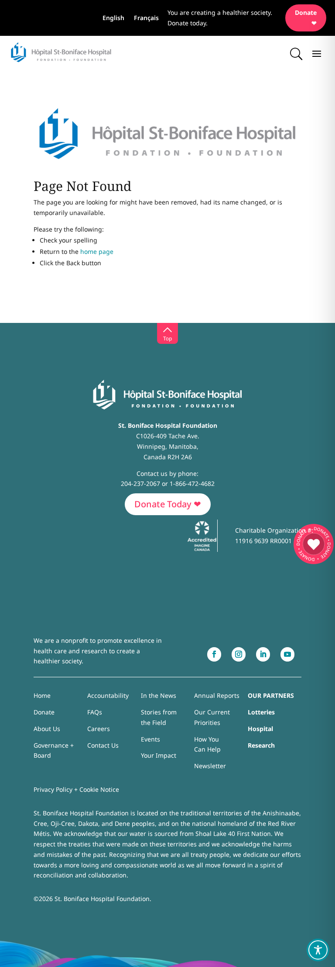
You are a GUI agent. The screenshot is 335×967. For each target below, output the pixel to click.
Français (146, 18)
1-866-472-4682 (192, 483)
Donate (44, 712)
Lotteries (261, 712)
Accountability (108, 695)
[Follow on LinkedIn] (263, 654)
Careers (98, 728)
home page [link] (96, 251)
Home (42, 695)
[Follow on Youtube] (287, 654)
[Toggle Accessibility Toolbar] (318, 949)
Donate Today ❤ (167, 504)
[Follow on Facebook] (214, 654)
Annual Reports (216, 695)
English (113, 18)
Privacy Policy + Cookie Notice (76, 789)
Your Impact (158, 755)
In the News (158, 695)
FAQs (94, 712)
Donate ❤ (306, 17)
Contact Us (103, 745)
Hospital (260, 728)
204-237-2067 (140, 483)
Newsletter (210, 766)
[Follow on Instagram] (239, 654)
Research (261, 745)
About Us (47, 728)
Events (150, 739)
